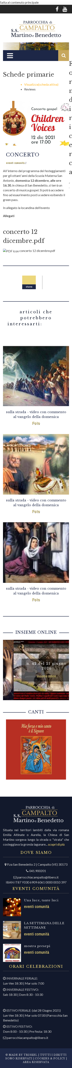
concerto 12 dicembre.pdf (37, 251)
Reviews (30, 89)
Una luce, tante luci (41, 900)
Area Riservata (36, 1062)
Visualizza (41, 84)
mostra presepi (37, 946)
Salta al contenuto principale (19, 2)
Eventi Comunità (15, 162)
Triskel (30, 1054)
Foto (36, 423)
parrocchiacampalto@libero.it (38, 877)
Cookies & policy (49, 1058)
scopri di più (56, 844)
